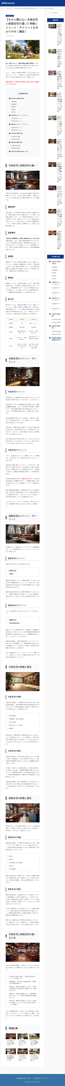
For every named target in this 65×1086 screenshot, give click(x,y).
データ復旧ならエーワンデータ (41, 1078)
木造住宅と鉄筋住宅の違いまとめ (19, 151)
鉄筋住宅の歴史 (16, 148)
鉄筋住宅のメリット (17, 127)
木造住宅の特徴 (16, 136)
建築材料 (14, 101)
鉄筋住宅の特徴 (16, 145)
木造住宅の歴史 (16, 139)
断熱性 (14, 109)
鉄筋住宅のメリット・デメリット (19, 124)
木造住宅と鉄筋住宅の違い (18, 98)
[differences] (8, 3)
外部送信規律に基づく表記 (23, 1078)
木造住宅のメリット (17, 118)
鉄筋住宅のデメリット (17, 130)
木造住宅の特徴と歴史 (16, 133)
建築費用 (14, 104)
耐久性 (14, 112)
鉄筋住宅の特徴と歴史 (16, 142)
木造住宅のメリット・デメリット (19, 115)
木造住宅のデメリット (17, 121)
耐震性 (14, 106)
